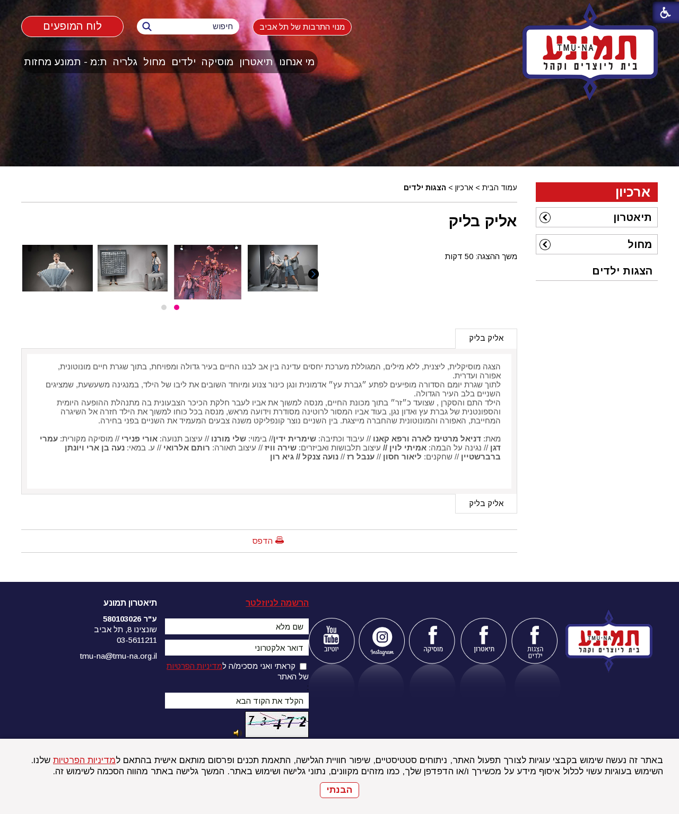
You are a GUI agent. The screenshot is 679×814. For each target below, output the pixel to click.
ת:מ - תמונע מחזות (65, 61)
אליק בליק (483, 221)
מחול (154, 61)
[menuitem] (297, 61)
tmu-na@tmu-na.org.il (118, 655)
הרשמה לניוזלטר (277, 602)
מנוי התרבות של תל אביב (302, 26)
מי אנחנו (297, 61)
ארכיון (464, 187)
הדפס (263, 540)
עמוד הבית (499, 187)
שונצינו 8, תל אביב (125, 629)
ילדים (183, 61)
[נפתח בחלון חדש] (331, 641)
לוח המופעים (72, 26)
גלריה (125, 61)
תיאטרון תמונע (130, 602)
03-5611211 (137, 639)
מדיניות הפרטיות (84, 760)
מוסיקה (217, 61)
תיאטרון (256, 61)
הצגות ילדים (425, 187)
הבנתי (339, 790)
